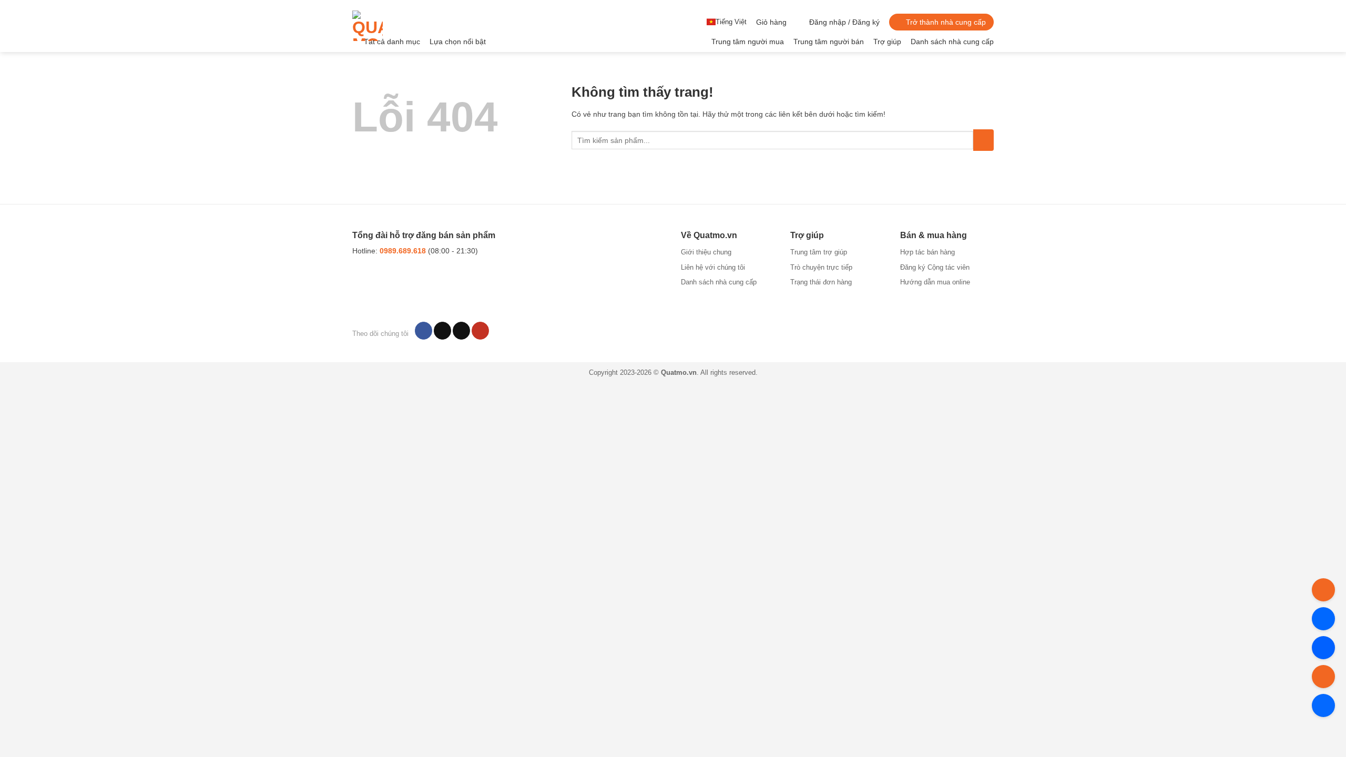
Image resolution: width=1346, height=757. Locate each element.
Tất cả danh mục (392, 41)
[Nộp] (983, 139)
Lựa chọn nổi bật (458, 41)
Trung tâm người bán (828, 41)
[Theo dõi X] (461, 331)
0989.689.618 (403, 251)
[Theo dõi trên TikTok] (442, 331)
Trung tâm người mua (747, 41)
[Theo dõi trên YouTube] (480, 331)
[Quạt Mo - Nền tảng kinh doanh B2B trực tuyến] (401, 26)
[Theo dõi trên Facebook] (423, 331)
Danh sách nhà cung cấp (952, 41)
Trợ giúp (887, 41)
